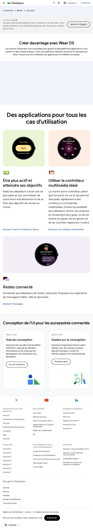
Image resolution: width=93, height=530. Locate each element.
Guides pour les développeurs (44, 455)
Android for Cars (69, 424)
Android (6, 415)
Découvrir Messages (13, 304)
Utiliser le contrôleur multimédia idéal (66, 183)
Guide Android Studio (41, 451)
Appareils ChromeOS (71, 421)
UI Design (8, 10)
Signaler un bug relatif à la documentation (73, 454)
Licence (28, 512)
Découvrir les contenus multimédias (66, 229)
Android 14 (7, 460)
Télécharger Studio (40, 463)
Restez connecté (17, 287)
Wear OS (66, 417)
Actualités (7, 431)
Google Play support (70, 458)
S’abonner (52, 518)
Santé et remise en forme (42, 421)
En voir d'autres (17, 364)
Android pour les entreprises (13, 419)
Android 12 (7, 468)
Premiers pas (61, 361)
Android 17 (7, 449)
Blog (4, 435)
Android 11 (7, 472)
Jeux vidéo (37, 413)
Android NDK (38, 467)
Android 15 (7, 457)
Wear (19, 10)
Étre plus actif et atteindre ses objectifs (22, 183)
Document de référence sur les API (46, 459)
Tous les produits (10, 503)
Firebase (6, 495)
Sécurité (6, 423)
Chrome (6, 492)
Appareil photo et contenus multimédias (43, 425)
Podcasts (6, 439)
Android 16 (7, 453)
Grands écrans (68, 413)
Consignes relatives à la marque (46, 512)
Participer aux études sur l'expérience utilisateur (72, 463)
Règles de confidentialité (42, 430)
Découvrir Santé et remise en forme (21, 229)
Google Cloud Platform (12, 499)
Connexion (85, 3)
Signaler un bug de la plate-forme (76, 449)
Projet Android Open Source (13, 427)
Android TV (67, 428)
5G (34, 434)
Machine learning (39, 417)
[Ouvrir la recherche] (54, 2)
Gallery (30, 10)
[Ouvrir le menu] (3, 3)
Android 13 (7, 464)
